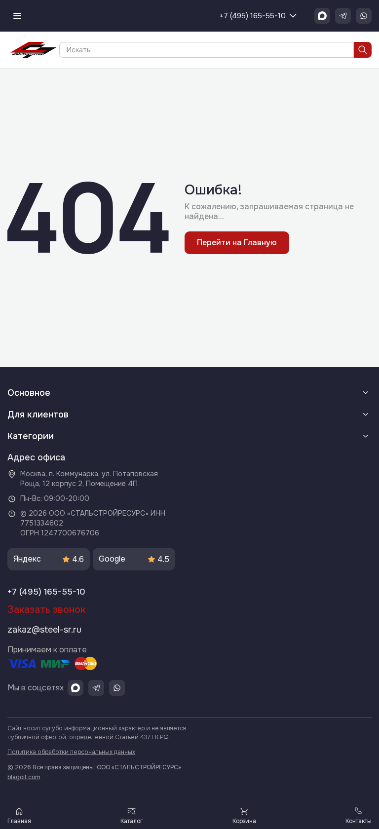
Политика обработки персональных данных (71, 752)
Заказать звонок (46, 609)
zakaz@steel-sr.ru (44, 629)
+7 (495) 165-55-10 (253, 16)
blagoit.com (23, 777)
